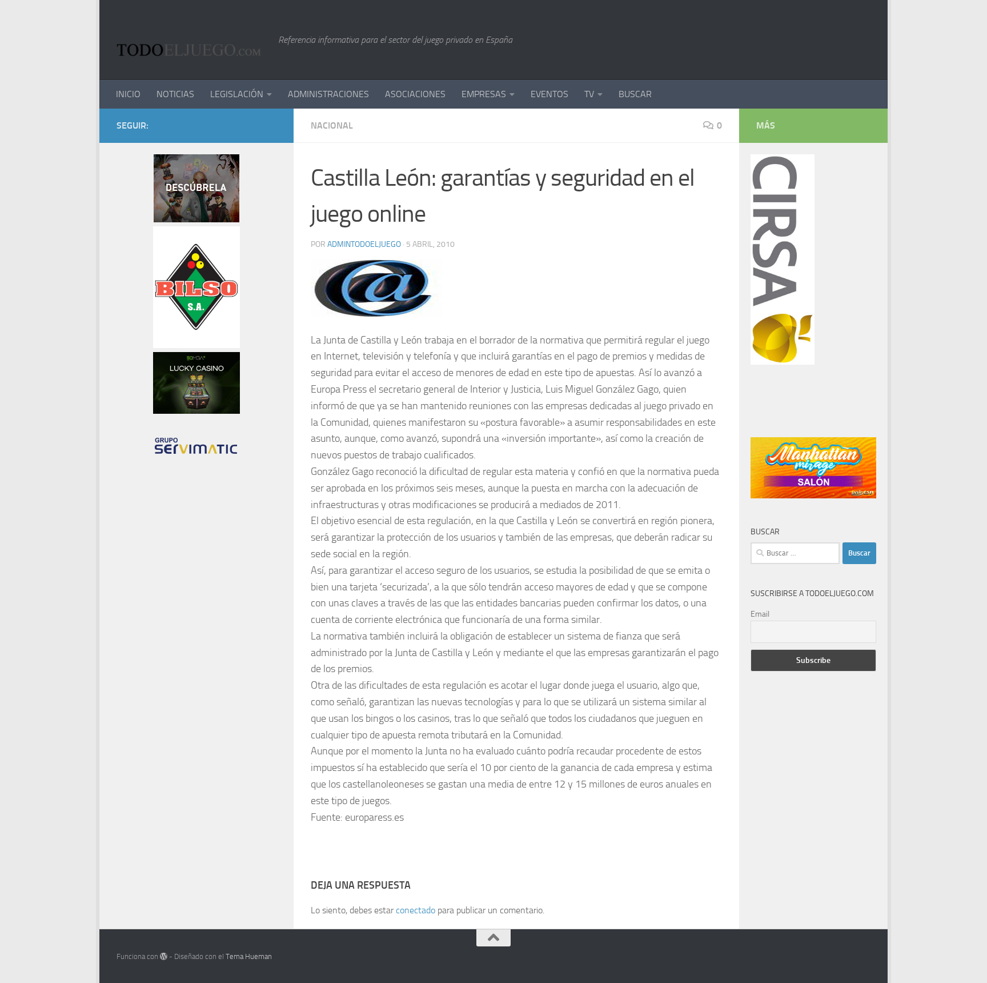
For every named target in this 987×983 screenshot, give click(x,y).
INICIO (128, 94)
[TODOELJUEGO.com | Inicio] (192, 40)
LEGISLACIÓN (236, 94)
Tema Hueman (249, 956)
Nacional (332, 125)
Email (760, 614)
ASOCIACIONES (415, 94)
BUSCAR (635, 94)
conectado (415, 910)
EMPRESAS (484, 94)
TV (589, 94)
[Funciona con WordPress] (163, 956)
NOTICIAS (175, 94)
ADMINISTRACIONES (328, 94)
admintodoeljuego (364, 244)
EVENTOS (549, 94)
